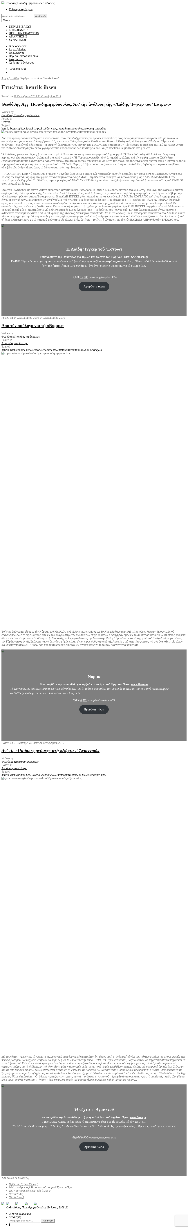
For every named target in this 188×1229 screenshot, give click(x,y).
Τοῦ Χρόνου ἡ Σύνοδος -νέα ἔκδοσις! (30, 1190)
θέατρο (36, 128)
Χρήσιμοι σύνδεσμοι (21, 62)
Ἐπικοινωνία (16, 52)
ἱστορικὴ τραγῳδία (95, 128)
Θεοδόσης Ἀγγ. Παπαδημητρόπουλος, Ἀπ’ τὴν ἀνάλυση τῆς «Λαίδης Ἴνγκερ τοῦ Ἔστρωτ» (86, 104)
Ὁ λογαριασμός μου (20, 9)
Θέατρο (5, 121)
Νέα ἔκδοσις (16, 1194)
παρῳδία (97, 349)
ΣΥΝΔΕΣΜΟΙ (17, 39)
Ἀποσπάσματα (10, 343)
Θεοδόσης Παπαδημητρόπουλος (20, 115)
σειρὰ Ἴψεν (99, 774)
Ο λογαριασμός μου (20, 1213)
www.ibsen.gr (139, 256)
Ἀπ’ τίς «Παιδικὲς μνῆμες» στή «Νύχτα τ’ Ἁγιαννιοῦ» (50, 750)
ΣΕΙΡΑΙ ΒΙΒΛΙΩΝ (20, 26)
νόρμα (87, 349)
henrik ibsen (8, 128)
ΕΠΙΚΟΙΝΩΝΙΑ (19, 29)
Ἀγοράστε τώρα (94, 286)
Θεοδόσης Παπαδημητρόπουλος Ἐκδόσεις (33, 1207)
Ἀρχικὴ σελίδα (10, 78)
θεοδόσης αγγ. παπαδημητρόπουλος (62, 128)
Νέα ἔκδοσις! (16, 1197)
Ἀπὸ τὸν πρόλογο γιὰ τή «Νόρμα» (32, 325)
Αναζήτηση (40, 16)
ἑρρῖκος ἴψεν (23, 128)
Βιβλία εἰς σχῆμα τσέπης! (23, 1184)
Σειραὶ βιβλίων (17, 49)
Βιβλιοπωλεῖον (17, 46)
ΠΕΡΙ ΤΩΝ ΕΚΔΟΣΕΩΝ (24, 33)
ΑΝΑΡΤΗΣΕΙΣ (18, 36)
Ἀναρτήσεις (16, 59)
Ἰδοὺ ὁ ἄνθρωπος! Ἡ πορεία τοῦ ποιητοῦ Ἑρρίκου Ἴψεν (41, 1187)
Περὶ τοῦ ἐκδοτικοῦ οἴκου (24, 55)
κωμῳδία (87, 774)
